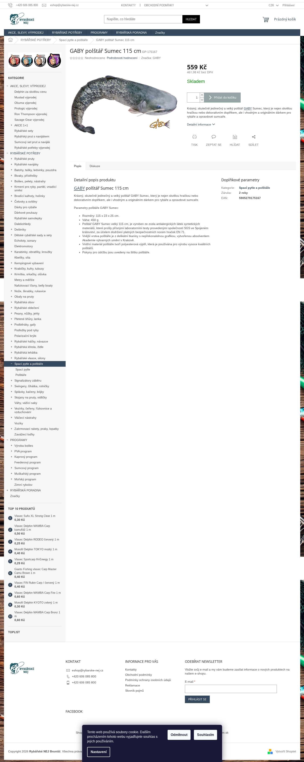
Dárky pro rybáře (25, 207)
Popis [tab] (77, 166)
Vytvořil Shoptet (286, 751)
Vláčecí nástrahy (25, 417)
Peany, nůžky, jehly (26, 313)
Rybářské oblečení (26, 307)
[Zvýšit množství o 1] (202, 95)
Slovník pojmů (134, 690)
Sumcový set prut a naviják (32, 142)
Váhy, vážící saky (25, 402)
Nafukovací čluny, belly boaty (33, 285)
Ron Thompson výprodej (30, 114)
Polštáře (20, 375)
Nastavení (99, 752)
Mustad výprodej (25, 97)
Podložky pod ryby (26, 330)
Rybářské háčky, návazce (31, 341)
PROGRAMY (18, 440)
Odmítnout (179, 735)
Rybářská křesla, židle (28, 347)
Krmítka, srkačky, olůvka (30, 274)
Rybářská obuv (24, 302)
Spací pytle (22, 369)
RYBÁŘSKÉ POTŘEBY (25, 153)
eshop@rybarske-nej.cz (87, 670)
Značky (15, 496)
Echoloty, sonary (25, 240)
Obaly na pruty (24, 296)
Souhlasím (205, 735)
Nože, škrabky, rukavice (30, 291)
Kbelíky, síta (22, 257)
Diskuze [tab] (95, 166)
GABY (248, 108)
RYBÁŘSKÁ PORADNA (25, 490)
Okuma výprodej (25, 102)
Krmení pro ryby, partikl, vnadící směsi (35, 188)
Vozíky (18, 423)
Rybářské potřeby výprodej (32, 147)
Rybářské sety (23, 130)
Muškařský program (27, 473)
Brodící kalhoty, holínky (29, 196)
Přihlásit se (197, 699)
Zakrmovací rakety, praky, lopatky (36, 428)
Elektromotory (23, 246)
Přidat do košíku (225, 97)
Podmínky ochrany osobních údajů (148, 680)
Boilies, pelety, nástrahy (30, 181)
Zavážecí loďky (24, 434)
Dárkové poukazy (25, 212)
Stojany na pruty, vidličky (30, 397)
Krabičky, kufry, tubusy (29, 268)
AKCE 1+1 (21, 125)
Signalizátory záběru (27, 380)
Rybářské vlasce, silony (29, 358)
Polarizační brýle (25, 335)
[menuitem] (26, 32)
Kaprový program (25, 456)
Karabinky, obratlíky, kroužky (33, 252)
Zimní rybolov (23, 484)
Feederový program (27, 462)
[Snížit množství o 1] (202, 100)
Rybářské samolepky (28, 218)
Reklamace (132, 685)
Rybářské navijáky (26, 164)
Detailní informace (199, 124)
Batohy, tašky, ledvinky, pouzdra (35, 170)
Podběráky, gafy (25, 324)
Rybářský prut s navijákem (31, 136)
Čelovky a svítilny (25, 201)
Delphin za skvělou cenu (30, 91)
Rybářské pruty (24, 158)
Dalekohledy (22, 224)
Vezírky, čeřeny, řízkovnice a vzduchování (33, 410)
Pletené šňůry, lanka (27, 319)
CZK (272, 5)
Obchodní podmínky (159, 5)
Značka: (151, 58)
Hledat (191, 19)
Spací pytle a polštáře (28, 363)
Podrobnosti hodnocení (122, 58)
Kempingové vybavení (29, 263)
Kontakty (128, 5)
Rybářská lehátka (25, 352)
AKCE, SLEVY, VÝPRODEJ (28, 86)
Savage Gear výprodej (29, 119)
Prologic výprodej (25, 108)
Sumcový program (26, 468)
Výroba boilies (23, 445)
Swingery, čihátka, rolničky (31, 386)
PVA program (23, 451)
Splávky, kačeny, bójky (29, 391)
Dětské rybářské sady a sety (33, 235)
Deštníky (20, 229)
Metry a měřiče (24, 279)
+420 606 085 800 (84, 676)
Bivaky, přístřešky (25, 175)
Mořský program (25, 479)
